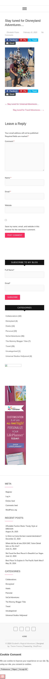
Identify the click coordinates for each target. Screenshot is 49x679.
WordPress (37, 646)
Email (8, 192)
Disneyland (10, 321)
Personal (9, 331)
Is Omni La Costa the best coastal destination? (23, 536)
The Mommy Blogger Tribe (17, 341)
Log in (8, 496)
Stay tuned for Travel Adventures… (28, 110)
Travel (8, 346)
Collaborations (12, 316)
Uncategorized (12, 351)
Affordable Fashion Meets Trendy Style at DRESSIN (21, 527)
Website (8, 205)
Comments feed (12, 505)
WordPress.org (11, 510)
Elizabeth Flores (13, 32)
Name (8, 178)
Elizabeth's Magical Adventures (23, 644)
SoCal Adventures (13, 336)
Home (24, 636)
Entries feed (10, 501)
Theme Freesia (16, 646)
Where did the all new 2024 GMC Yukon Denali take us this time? (23, 544)
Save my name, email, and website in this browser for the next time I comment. (22, 228)
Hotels (8, 326)
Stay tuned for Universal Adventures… (22, 104)
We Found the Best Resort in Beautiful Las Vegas (24, 553)
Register (9, 492)
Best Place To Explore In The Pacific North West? (25, 561)
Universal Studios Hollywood (17, 356)
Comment (9, 141)
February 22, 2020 (30, 32)
